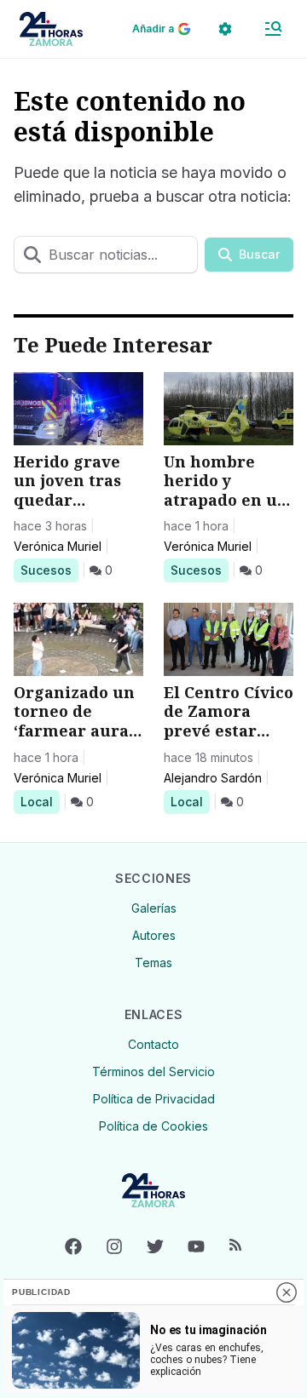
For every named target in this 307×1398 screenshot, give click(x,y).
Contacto (153, 1044)
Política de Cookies (153, 1126)
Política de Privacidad (154, 1098)
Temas (153, 962)
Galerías (154, 908)
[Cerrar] (286, 1292)
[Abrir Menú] (272, 29)
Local (40, 801)
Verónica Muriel (57, 546)
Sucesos (49, 569)
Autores (154, 935)
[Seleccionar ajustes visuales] (225, 29)
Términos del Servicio (153, 1071)
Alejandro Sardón (213, 778)
